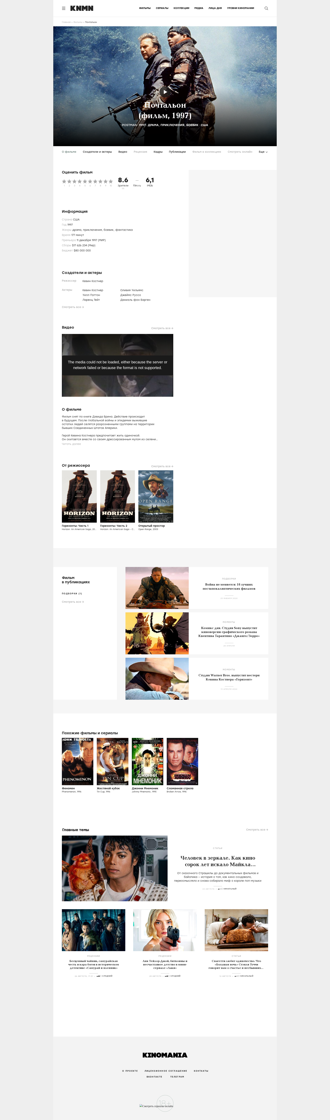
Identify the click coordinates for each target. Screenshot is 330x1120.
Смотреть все (71, 307)
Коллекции (181, 8)
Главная (66, 22)
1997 (142, 125)
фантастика (124, 229)
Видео (122, 151)
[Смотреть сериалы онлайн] (165, 1107)
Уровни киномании (240, 8)
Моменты (229, 622)
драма (153, 125)
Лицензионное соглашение (166, 1071)
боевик (192, 125)
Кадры (158, 151)
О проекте (130, 1071)
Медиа (198, 8)
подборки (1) (72, 593)
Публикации (177, 151)
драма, (77, 229)
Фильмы (145, 8)
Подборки (229, 579)
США (204, 125)
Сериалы (162, 8)
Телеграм (177, 1077)
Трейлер (165, 92)
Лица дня (215, 8)
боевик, (109, 229)
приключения (172, 125)
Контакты (201, 1071)
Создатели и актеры (97, 151)
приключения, (93, 229)
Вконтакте (154, 1077)
